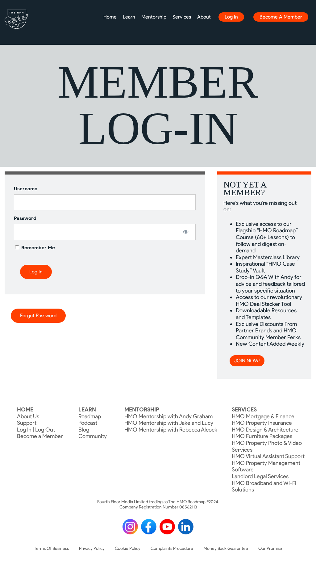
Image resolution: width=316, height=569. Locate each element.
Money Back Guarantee (225, 548)
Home (110, 17)
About (204, 17)
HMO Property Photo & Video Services (267, 446)
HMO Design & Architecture (265, 429)
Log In (231, 17)
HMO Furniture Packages (262, 436)
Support (26, 422)
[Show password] (186, 231)
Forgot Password (38, 315)
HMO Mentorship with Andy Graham (168, 416)
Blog (83, 429)
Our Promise (270, 548)
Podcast (87, 422)
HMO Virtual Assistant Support (268, 456)
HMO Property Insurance (262, 422)
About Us (28, 416)
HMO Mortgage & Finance (263, 416)
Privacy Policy (92, 548)
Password (25, 218)
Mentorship (153, 17)
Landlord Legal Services (260, 476)
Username (25, 189)
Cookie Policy (127, 548)
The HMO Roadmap (16, 19)
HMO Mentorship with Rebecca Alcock (170, 429)
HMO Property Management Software (266, 466)
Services (182, 17)
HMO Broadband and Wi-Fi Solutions (264, 486)
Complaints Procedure (172, 548)
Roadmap (89, 416)
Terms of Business (51, 548)
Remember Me (37, 248)
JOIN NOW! (247, 361)
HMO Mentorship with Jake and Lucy (168, 422)
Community (92, 436)
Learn (129, 17)
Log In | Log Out (36, 429)
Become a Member (281, 17)
